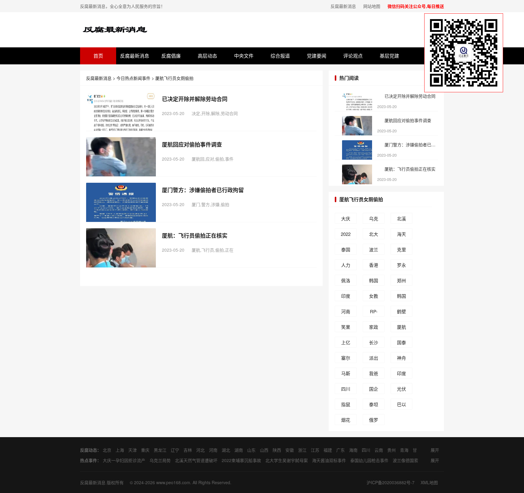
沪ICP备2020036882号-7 (391, 482)
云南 (379, 450)
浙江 (302, 450)
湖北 (226, 450)
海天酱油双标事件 (401, 235)
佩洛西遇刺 (345, 281)
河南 (213, 450)
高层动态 (207, 55)
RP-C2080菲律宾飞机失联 (373, 312)
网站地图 (371, 6)
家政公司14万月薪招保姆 (373, 328)
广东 (340, 450)
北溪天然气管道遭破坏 (401, 219)
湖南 (238, 450)
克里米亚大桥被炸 (401, 250)
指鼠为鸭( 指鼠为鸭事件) (346, 405)
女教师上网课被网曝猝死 (373, 297)
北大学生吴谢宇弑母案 (373, 235)
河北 (200, 450)
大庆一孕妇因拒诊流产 (345, 219)
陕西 (277, 450)
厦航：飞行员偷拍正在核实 (194, 236)
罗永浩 (401, 266)
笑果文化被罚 (345, 328)
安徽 (289, 450)
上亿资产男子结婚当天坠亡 (345, 343)
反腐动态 (88, 450)
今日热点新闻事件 (133, 78)
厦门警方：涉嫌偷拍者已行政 (411, 144)
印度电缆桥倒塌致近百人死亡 (345, 297)
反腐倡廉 (171, 55)
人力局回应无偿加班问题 (345, 266)
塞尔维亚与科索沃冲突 (345, 359)
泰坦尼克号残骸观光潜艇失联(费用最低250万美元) (374, 405)
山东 (251, 450)
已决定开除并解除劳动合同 (194, 99)
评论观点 (353, 55)
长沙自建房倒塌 (373, 343)
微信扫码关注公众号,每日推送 (416, 6)
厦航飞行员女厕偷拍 (174, 78)
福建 (328, 450)
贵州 (391, 450)
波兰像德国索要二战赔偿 (373, 250)
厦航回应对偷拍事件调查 (192, 144)
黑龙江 (160, 450)
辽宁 (175, 450)
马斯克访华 (345, 374)
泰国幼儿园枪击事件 (345, 250)
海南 (353, 450)
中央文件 (244, 55)
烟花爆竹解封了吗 (345, 420)
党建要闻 (316, 55)
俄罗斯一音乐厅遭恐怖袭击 (373, 420)
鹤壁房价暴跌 (401, 312)
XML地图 (429, 482)
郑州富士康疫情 (401, 281)
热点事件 (88, 460)
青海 (404, 450)
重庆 (145, 450)
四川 (366, 450)
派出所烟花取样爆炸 (373, 359)
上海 (120, 450)
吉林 (187, 450)
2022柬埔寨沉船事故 (346, 235)
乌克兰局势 (373, 219)
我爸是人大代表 (373, 374)
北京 (107, 450)
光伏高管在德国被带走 (401, 390)
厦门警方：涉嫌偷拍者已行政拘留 (203, 190)
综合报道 (280, 55)
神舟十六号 (401, 359)
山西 (264, 450)
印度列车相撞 (401, 374)
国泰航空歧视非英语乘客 (401, 343)
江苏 (315, 450)
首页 (98, 55)
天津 (132, 450)
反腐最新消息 (343, 6)
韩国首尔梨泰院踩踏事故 (373, 281)
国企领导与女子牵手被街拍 (373, 390)
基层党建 (389, 55)
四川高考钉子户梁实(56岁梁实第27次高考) (345, 390)
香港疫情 (373, 266)
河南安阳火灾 (345, 312)
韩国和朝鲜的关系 (401, 297)
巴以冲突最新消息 (401, 405)
